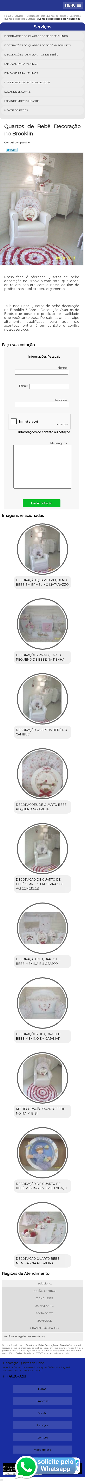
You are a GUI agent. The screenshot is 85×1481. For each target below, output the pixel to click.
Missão (42, 1413)
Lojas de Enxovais (17, 91)
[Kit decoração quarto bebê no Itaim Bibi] (42, 1076)
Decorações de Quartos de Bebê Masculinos (37, 45)
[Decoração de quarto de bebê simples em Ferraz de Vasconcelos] (42, 847)
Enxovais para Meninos (21, 73)
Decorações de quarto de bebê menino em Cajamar (39, 1036)
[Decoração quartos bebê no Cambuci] (42, 697)
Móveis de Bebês (16, 110)
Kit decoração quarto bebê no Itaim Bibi (40, 1111)
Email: (24, 386)
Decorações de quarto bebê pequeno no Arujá (41, 807)
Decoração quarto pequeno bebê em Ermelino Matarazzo (42, 582)
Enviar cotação (41, 503)
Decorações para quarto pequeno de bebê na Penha (40, 657)
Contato (42, 1437)
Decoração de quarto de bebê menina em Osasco (38, 961)
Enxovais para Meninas (20, 63)
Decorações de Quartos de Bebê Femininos (36, 36)
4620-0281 (17, 1376)
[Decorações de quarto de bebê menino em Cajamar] (42, 1001)
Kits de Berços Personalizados (27, 82)
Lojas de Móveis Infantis (21, 101)
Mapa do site (42, 1449)
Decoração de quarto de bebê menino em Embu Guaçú (41, 1186)
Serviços (42, 26)
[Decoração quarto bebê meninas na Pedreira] (42, 1226)
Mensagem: (59, 443)
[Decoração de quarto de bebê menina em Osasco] (42, 926)
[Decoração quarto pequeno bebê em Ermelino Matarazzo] (42, 548)
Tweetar (12, 150)
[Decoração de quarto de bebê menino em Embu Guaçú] (42, 1151)
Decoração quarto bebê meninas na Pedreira (37, 1261)
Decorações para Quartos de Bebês (31, 54)
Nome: (63, 368)
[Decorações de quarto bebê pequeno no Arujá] (42, 772)
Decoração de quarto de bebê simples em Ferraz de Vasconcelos (40, 884)
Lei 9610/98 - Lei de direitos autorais (50, 1353)
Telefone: (61, 400)
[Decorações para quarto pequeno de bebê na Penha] (42, 622)
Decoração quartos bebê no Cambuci (41, 732)
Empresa (42, 1401)
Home (42, 1388)
